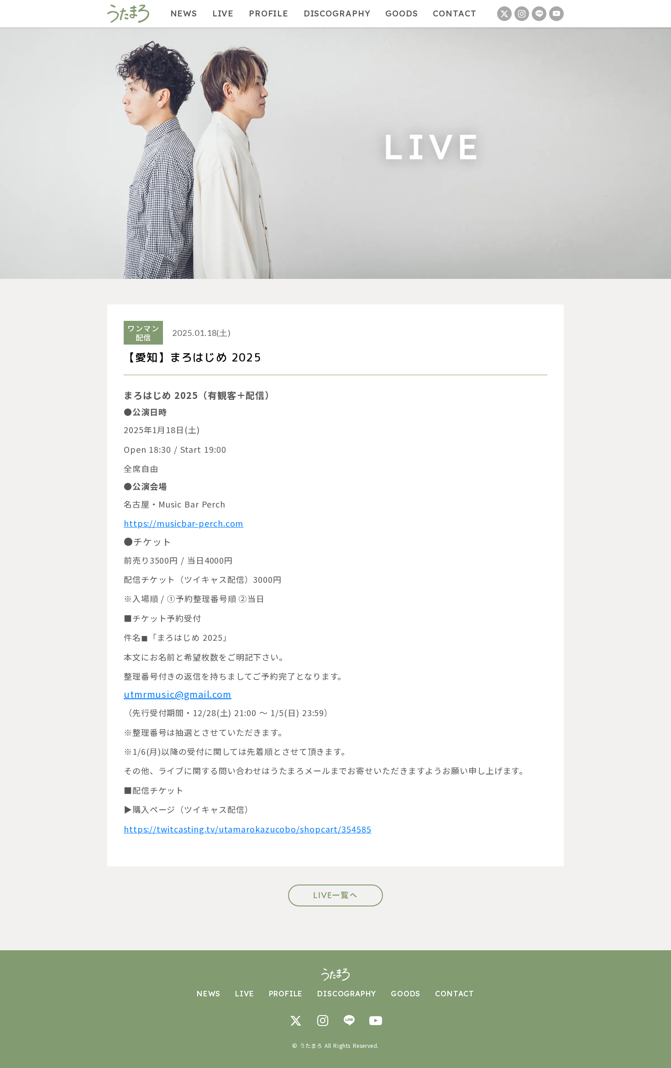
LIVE (223, 14)
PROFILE (268, 14)
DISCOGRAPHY (337, 14)
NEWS (184, 14)
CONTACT (454, 14)
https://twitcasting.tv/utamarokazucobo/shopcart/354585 (248, 829)
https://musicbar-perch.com (183, 523)
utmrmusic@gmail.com (177, 694)
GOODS (401, 14)
